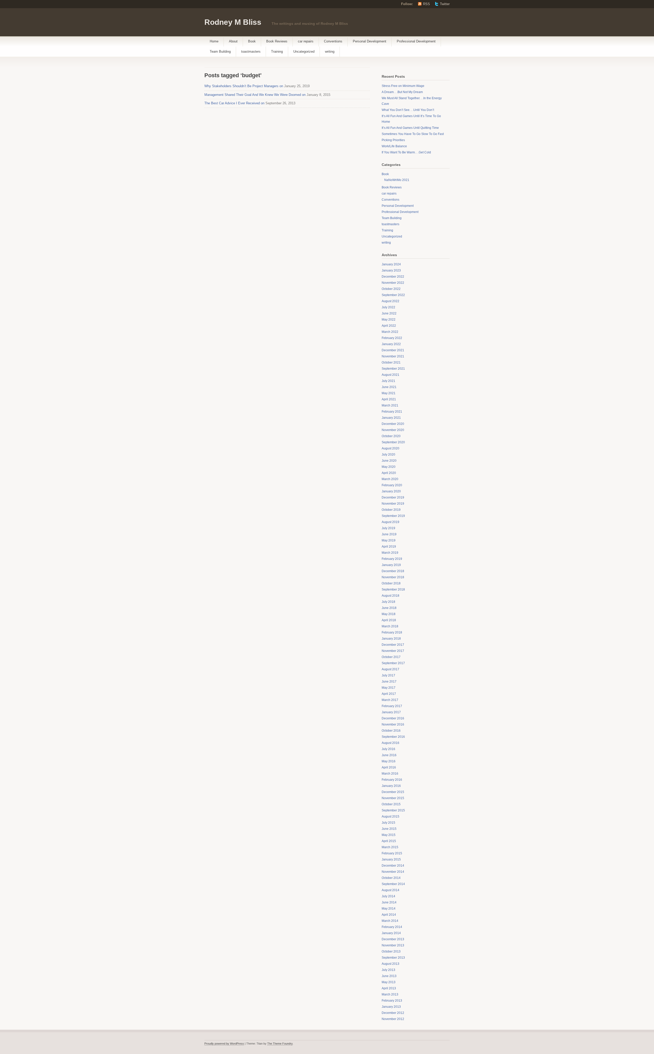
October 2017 (391, 657)
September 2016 (393, 737)
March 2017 (390, 700)
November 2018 (393, 577)
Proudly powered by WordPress (224, 1043)
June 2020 (389, 460)
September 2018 (393, 589)
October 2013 (391, 951)
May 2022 (388, 319)
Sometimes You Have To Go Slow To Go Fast (413, 134)
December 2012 (393, 1013)
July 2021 (388, 381)
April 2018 (389, 620)
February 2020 (392, 485)
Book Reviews (276, 41)
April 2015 (389, 841)
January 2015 (391, 859)
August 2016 (390, 743)
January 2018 (391, 638)
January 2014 (391, 933)
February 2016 (392, 779)
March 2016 (390, 773)
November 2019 (393, 503)
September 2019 (393, 516)
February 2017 (392, 706)
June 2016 (389, 755)
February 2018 (392, 632)
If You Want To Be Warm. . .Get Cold (406, 152)
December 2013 (393, 939)
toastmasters (251, 51)
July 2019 (388, 528)
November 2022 (393, 283)
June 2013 (389, 976)
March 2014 (390, 921)
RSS (426, 4)
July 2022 (388, 307)
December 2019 (393, 497)
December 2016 (393, 718)
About (233, 41)
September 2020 (393, 442)
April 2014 (389, 914)
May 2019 (388, 540)
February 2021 (392, 411)
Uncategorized (303, 51)
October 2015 (391, 804)
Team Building (220, 51)
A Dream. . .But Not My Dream (402, 92)
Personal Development (369, 41)
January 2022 (391, 344)
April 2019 (389, 546)
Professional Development (416, 41)
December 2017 (393, 645)
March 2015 (390, 847)
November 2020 (393, 430)
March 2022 (390, 332)
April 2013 (389, 988)
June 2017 (389, 681)
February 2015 (392, 853)
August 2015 (390, 816)
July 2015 (388, 822)
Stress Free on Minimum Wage (403, 86)
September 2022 (393, 295)
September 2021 (393, 368)
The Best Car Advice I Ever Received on (234, 103)
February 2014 (392, 927)
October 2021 (391, 362)
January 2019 (391, 565)
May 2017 (388, 687)
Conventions (333, 41)
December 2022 (393, 276)
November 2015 (393, 798)
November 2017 (393, 651)
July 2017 (388, 675)
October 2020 (391, 436)
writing (329, 51)
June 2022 (389, 313)
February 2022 (392, 338)
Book (252, 41)
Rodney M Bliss (232, 22)
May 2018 (388, 614)
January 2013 (391, 1006)
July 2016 (388, 749)
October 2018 (391, 583)
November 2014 (393, 872)
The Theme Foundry (280, 1043)
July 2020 (388, 454)
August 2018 (390, 595)
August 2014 (390, 890)
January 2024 (391, 264)
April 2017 (389, 694)
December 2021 (393, 350)
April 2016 (389, 767)
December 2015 (393, 792)
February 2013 (392, 1000)
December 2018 (393, 571)
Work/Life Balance (394, 146)
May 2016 (388, 761)
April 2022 (389, 325)
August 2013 (390, 964)
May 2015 (388, 835)
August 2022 (390, 301)
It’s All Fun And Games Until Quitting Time (410, 128)
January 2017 (391, 712)
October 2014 (391, 878)
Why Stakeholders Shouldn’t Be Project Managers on (243, 86)
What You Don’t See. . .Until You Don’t (408, 110)
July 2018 (388, 602)
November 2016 (393, 724)
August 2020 (390, 448)
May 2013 (388, 982)
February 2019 (392, 559)
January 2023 (391, 270)
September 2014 (393, 884)
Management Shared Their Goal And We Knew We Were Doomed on (255, 95)
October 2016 (391, 730)
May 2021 (388, 393)
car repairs (305, 41)
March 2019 (390, 552)
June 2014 (389, 902)
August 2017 (390, 669)
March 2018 (390, 626)
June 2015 (389, 829)
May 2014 (388, 908)
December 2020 (393, 424)
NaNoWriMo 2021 (396, 180)
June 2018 (389, 608)
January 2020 (391, 491)
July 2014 (388, 896)
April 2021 (389, 399)
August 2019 (390, 522)
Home (214, 41)
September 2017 (393, 663)
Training (277, 51)
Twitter (445, 4)
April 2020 (389, 473)
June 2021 (389, 387)
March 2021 (390, 405)
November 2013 (393, 945)
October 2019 (391, 510)
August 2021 (390, 375)
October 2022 (391, 289)
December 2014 (393, 865)
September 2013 (393, 957)
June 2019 (389, 534)
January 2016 (391, 786)
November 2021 (393, 356)
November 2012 (393, 1019)
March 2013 (390, 994)
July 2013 (388, 970)
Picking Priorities (393, 140)
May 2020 (388, 467)
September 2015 (393, 810)
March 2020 (390, 479)
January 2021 (391, 418)
